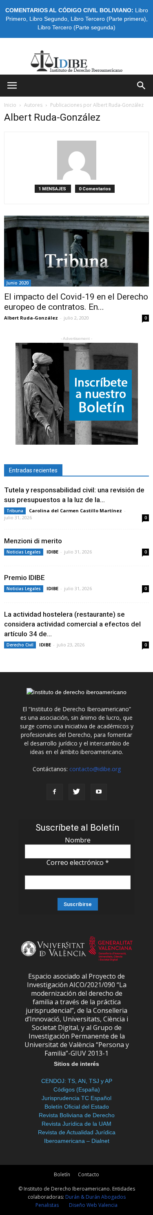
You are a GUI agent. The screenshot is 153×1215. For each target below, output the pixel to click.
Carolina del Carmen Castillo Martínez (75, 510)
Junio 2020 (18, 283)
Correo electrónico (78, 862)
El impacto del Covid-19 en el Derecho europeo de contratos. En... (76, 302)
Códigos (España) (76, 1089)
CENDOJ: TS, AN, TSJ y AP (76, 1081)
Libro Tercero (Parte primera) (108, 18)
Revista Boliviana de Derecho (77, 1115)
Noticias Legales (24, 552)
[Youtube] (99, 792)
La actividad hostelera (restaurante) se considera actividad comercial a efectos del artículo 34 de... (72, 624)
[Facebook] (55, 792)
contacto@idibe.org (95, 769)
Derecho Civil (20, 645)
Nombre (78, 840)
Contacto (88, 1174)
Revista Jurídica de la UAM (76, 1123)
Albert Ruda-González (31, 318)
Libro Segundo (48, 18)
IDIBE (52, 552)
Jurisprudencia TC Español (76, 1098)
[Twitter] (77, 792)
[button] (141, 86)
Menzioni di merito (33, 541)
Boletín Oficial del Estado (76, 1106)
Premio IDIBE (24, 577)
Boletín (62, 1174)
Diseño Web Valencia (93, 1205)
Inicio (10, 104)
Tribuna (15, 511)
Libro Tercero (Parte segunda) (76, 27)
